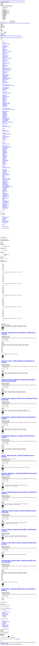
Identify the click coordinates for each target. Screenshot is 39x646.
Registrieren (7, 1)
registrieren (4, 34)
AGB (3, 216)
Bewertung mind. (3, 261)
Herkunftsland (3, 248)
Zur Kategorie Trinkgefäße (6, 92)
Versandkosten (17, 638)
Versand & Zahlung (5, 220)
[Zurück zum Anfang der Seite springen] (1, 641)
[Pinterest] (2, 635)
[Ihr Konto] (1, 30)
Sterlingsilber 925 (6, 254)
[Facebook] (0, 635)
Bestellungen (15, 35)
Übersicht (2, 35)
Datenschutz (4, 622)
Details (2, 534)
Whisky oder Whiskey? (6, 611)
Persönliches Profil (7, 35)
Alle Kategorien (5, 7)
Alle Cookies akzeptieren (18, 644)
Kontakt (3, 219)
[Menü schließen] (5, 33)
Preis (2, 257)
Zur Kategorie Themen (6, 143)
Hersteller (4, 18)
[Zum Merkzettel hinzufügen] (2, 329)
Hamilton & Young (7, 246)
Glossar (4, 19)
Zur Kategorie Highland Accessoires (8, 85)
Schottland (5, 250)
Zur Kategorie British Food (6, 126)
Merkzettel (19, 35)
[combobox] (5, 22)
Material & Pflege (5, 613)
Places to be (4, 616)
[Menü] (1, 4)
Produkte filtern (4, 237)
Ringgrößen (4, 615)
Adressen (11, 35)
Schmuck (4, 9)
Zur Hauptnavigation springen (20, 0)
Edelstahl (5, 255)
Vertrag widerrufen (5, 221)
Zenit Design (13, 637)
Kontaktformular (8, 608)
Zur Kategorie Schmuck (6, 43)
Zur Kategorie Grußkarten (6, 133)
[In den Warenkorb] (2, 343)
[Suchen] (11, 22)
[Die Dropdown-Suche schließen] (14, 22)
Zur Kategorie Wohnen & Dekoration (8, 109)
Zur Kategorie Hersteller (6, 167)
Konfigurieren (11, 644)
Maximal (4, 260)
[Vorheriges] (1, 39)
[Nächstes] (1, 212)
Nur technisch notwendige (4, 644)
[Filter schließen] (1, 243)
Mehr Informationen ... (32, 642)
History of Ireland (5, 614)
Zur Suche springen (12, 0)
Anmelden (2, 1)
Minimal (4, 258)
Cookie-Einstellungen (5, 217)
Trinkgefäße (4, 11)
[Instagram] (3, 635)
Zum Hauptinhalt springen (4, 0)
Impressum (4, 623)
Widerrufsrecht (4, 222)
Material (2, 252)
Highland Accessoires (6, 10)
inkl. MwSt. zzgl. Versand (5, 365)
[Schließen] (0, 645)
